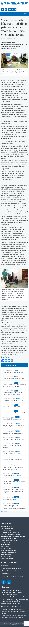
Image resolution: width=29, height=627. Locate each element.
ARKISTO (4, 512)
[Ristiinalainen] (14, 3)
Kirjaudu (13, 9)
